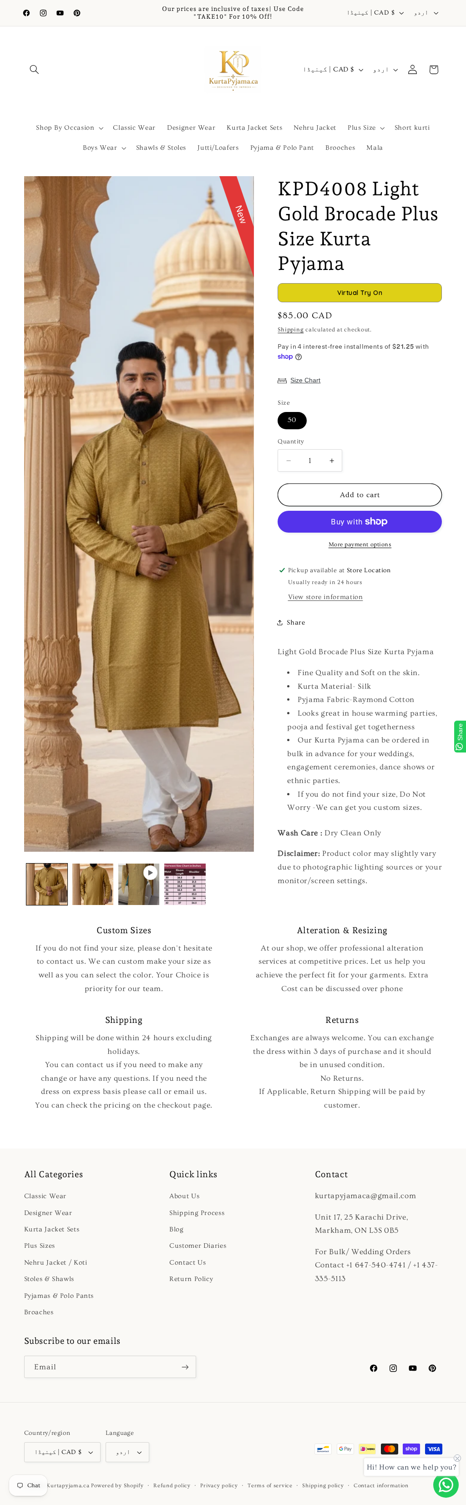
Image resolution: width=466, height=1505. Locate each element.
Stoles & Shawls (49, 1279)
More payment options (360, 544)
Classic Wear (45, 1196)
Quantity (291, 441)
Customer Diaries (197, 1246)
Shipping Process (196, 1213)
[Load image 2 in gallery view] (93, 884)
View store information (325, 597)
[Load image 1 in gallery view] (47, 884)
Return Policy (191, 1279)
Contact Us (187, 1262)
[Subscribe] (184, 1367)
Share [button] (296, 622)
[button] (34, 69)
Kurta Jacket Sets (52, 1229)
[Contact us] (446, 1485)
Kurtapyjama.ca (67, 1486)
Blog (176, 1229)
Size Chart (305, 380)
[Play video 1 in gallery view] (139, 884)
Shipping (291, 329)
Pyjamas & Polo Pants (59, 1296)
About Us (184, 1196)
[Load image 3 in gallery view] (185, 884)
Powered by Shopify (117, 1486)
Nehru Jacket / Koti (55, 1262)
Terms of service (270, 1486)
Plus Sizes (39, 1246)
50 (292, 420)
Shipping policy (323, 1486)
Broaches (39, 1312)
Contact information (381, 1486)
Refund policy (172, 1486)
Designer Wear (48, 1213)
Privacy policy (219, 1486)
